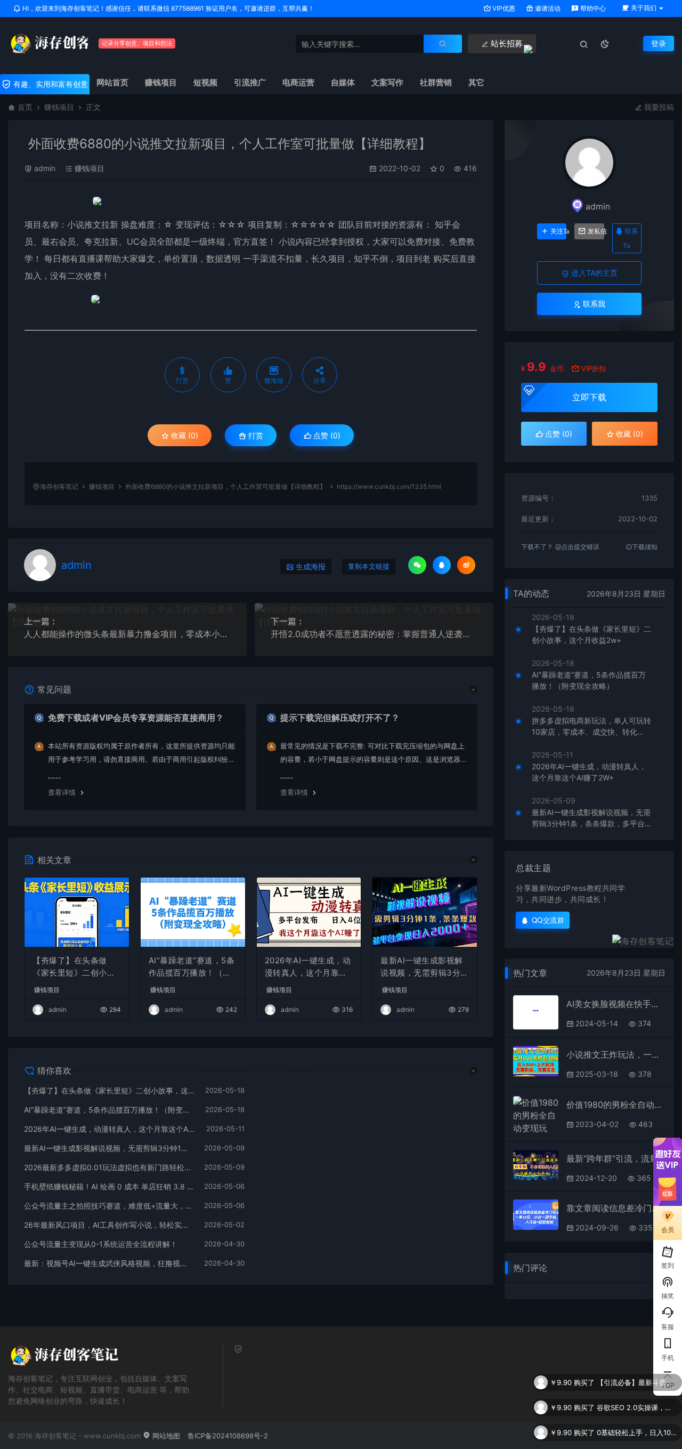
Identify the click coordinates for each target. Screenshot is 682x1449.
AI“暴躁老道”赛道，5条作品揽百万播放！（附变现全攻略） (192, 967)
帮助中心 (592, 8)
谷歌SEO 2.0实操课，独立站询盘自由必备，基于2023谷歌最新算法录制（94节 (637, 1382)
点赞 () (325, 435)
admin (44, 168)
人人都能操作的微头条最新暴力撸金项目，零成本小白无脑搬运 (127, 634)
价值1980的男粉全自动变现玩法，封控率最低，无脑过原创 (615, 1104)
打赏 (254, 435)
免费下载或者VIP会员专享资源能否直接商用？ (136, 717)
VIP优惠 (503, 8)
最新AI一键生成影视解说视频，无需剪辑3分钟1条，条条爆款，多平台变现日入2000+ (424, 967)
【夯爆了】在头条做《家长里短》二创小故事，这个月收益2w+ (74, 967)
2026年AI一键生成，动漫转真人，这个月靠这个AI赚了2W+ (308, 967)
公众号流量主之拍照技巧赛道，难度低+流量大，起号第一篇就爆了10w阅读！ (108, 1205)
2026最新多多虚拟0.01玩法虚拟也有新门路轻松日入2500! (108, 1167)
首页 (25, 106)
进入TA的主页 (593, 272)
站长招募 (506, 43)
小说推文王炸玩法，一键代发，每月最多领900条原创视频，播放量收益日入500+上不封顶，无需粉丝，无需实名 (615, 1054)
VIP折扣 (593, 368)
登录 (658, 43)
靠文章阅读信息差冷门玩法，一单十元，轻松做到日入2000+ (615, 1208)
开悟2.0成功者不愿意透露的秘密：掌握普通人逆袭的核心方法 (374, 634)
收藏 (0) (183, 435)
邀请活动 (547, 8)
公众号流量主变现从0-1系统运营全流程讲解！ (100, 1244)
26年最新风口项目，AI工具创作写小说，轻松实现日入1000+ (108, 1224)
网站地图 (165, 1435)
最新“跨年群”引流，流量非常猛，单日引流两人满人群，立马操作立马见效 (615, 1158)
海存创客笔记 (59, 486)
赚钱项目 (59, 106)
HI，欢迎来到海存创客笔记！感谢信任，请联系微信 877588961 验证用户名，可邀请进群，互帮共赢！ (167, 8)
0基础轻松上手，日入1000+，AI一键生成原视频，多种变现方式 (637, 1407)
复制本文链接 (368, 566)
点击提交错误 (580, 547)
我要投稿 (658, 106)
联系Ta (630, 238)
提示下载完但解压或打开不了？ (340, 717)
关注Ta (558, 231)
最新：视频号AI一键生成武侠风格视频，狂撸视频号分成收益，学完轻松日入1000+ (108, 1263)
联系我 (593, 303)
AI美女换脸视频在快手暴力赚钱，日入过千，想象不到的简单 (615, 1004)
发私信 (596, 231)
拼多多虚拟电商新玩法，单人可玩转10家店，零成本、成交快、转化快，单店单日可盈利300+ (591, 726)
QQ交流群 (548, 920)
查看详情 (62, 792)
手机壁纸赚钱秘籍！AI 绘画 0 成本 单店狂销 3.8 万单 (108, 1186)
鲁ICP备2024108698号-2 (228, 1435)
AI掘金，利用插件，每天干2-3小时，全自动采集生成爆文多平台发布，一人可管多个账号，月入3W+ (637, 1432)
